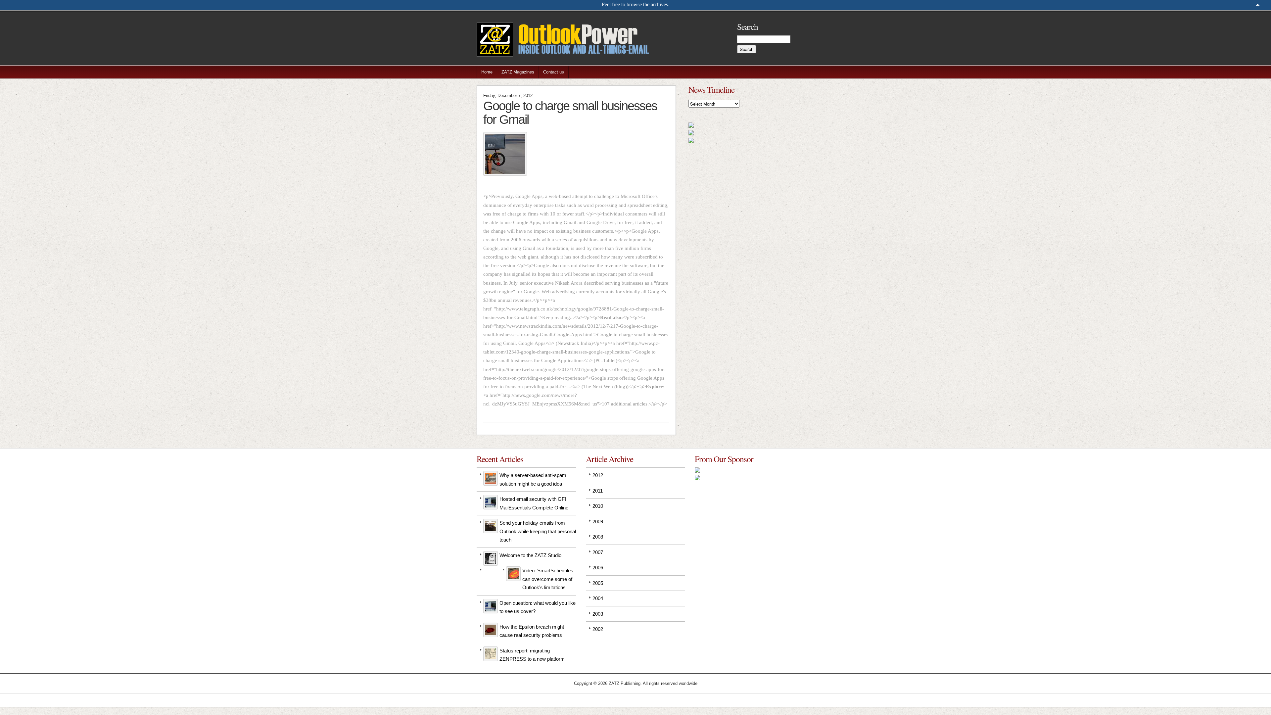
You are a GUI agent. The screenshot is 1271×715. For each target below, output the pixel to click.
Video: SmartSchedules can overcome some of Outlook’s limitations (547, 579)
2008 (597, 537)
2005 (597, 583)
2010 (597, 506)
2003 (597, 614)
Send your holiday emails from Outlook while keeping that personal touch (537, 531)
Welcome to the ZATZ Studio (530, 555)
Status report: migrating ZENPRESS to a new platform (532, 655)
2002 (597, 629)
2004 (597, 598)
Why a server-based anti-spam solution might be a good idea (532, 479)
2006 (597, 567)
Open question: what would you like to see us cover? (537, 607)
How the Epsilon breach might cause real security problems (531, 631)
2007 (597, 552)
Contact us (553, 72)
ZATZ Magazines (517, 72)
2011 (597, 491)
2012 (597, 475)
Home (487, 72)
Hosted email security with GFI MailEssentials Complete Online (533, 503)
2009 (597, 521)
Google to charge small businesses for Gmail (570, 112)
